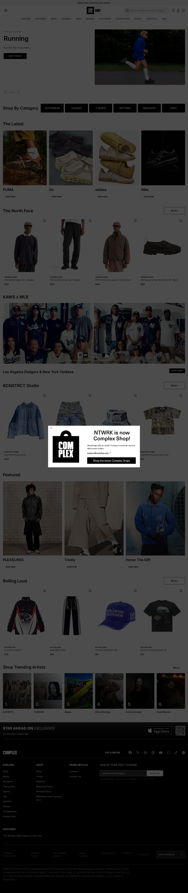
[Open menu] (6, 10)
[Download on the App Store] (159, 731)
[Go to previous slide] (5, 92)
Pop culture (9, 786)
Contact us (75, 776)
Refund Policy (43, 791)
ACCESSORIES (123, 19)
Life (5, 796)
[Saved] (173, 10)
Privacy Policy (147, 779)
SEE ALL (174, 211)
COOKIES (144, 854)
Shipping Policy (44, 786)
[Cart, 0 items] (183, 10)
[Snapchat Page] (168, 752)
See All (176, 668)
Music (6, 776)
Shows (6, 806)
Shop (39, 771)
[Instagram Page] (153, 752)
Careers (73, 771)
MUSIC (138, 19)
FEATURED (40, 19)
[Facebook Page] (130, 752)
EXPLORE (25, 19)
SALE (164, 19)
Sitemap (128, 853)
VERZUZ (7, 801)
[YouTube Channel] (160, 752)
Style (5, 771)
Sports (6, 791)
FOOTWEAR (105, 19)
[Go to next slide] (18, 92)
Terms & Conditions (9, 854)
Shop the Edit (14, 56)
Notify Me (155, 773)
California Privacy (59, 854)
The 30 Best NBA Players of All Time (22, 835)
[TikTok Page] (175, 752)
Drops (39, 776)
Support (40, 781)
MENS (54, 19)
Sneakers (8, 781)
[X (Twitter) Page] (137, 752)
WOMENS (66, 19)
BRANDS (90, 19)
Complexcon (9, 811)
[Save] (44, 220)
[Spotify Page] (183, 752)
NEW (78, 19)
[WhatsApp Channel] (145, 752)
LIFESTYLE (151, 19)
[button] (94, 55)
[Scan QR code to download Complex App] (180, 730)
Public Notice (83, 854)
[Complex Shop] (94, 10)
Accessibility (108, 853)
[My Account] (178, 10)
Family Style (9, 816)
